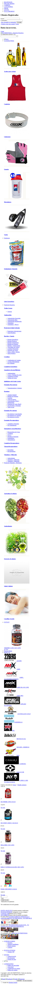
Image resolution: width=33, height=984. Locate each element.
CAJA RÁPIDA (8, 6)
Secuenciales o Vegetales (14, 405)
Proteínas (6, 391)
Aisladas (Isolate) (12, 395)
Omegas (9, 311)
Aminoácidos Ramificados (14, 321)
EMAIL (6, 8)
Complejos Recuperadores (11, 443)
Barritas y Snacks (9, 336)
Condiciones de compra (13, 968)
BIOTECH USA (21, 739)
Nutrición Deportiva (9, 305)
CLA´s (9, 435)
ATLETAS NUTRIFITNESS (19, 933)
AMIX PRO (20, 695)
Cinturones (7, 136)
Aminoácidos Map (12, 320)
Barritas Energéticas (12, 339)
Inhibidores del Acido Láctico (12, 381)
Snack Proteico (11, 353)
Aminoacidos (8, 315)
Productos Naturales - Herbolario (13, 463)
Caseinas (9, 398)
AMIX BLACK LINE (23, 687)
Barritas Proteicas (12, 341)
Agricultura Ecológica (10, 493)
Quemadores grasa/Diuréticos (12, 428)
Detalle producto (22, 785)
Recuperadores (11, 451)
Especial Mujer (8, 651)
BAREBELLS (18, 722)
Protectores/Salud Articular (12, 328)
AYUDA (6, 10)
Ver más (3, 807)
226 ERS (19, 661)
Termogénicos (11, 439)
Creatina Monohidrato (13, 361)
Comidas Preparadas (12, 349)
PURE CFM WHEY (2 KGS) (9, 889)
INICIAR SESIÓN (9, 3)
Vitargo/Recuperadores (10, 446)
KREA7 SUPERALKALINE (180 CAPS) (12, 867)
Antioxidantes (11, 458)
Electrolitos (10, 450)
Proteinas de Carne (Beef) (14, 404)
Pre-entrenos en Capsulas (14, 415)
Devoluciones (11, 958)
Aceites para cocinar (10, 71)
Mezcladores (7, 202)
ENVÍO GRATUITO (6, 910)
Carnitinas (10, 433)
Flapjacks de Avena (12, 350)
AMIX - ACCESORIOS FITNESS (14, 678)
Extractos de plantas (10, 559)
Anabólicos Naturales (13, 423)
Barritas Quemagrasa (13, 342)
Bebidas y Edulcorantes (13, 345)
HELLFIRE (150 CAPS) (7, 845)
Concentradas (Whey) (13, 401)
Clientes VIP (10, 952)
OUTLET (6, 622)
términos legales (13, 982)
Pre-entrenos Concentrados (14, 414)
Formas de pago (11, 959)
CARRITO (7, 5)
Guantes (6, 169)
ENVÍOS (6, 955)
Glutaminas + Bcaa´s (13, 324)
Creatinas (7, 357)
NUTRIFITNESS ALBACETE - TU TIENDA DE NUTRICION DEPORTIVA (15, 925)
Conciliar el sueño (9, 619)
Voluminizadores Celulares (14, 388)
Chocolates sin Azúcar (13, 347)
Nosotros (9, 943)
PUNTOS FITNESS (6, 912)
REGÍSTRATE (8, 2)
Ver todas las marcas (9, 782)
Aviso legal (10, 967)
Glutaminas (10, 323)
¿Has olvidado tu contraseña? (8, 22)
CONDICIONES (8, 964)
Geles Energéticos (9, 301)
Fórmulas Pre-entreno (10, 410)
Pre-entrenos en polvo (13, 417)
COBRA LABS (23, 780)
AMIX (18, 669)
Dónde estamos (11, 946)
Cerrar (17, 24)
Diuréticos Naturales (12, 436)
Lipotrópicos (10, 438)
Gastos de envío (11, 956)
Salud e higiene (8, 586)
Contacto (9, 947)
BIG (13, 730)
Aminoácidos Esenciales (13, 318)
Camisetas (7, 104)
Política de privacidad (13, 965)
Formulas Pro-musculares (11, 420)
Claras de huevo (11, 399)
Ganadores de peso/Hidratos (12, 370)
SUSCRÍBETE (5, 915)
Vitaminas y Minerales (10, 454)
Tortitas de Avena (12, 378)
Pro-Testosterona (11, 425)
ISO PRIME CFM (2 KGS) (8, 802)
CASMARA (22, 764)
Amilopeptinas (11, 373)
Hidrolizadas (10, 402)
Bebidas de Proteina (12, 344)
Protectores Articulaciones (14, 331)
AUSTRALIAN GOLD (24, 714)
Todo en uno (10, 407)
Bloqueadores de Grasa (13, 432)
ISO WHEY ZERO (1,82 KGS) (9, 823)
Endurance (7, 238)
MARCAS (7, 652)
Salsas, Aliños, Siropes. (13, 352)
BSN (18, 755)
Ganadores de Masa (12, 376)
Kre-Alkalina (10, 363)
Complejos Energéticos (10, 366)
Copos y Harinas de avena (14, 375)
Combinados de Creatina (14, 360)
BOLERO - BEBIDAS (23, 747)
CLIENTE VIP (5, 913)
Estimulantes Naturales (10, 269)
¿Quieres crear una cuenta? (8, 24)
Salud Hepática (11, 332)
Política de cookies (12, 970)
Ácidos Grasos (8, 308)
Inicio (14, 785)
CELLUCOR (20, 772)
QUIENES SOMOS (9, 941)
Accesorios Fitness (9, 40)
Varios (6, 234)
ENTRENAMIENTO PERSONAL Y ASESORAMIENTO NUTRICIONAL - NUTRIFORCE (16, 917)
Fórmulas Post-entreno (10, 384)
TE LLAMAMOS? (9, 11)
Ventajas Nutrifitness (12, 944)
